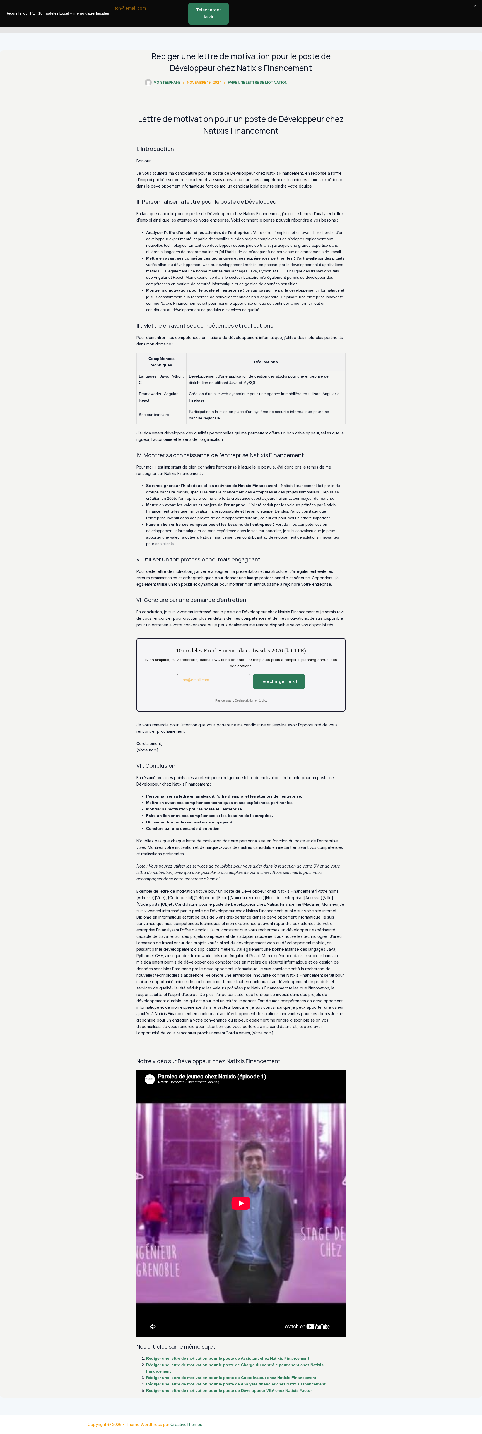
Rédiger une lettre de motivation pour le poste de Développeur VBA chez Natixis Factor (229, 1390)
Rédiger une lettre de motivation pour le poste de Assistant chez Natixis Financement (227, 1358)
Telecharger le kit (279, 681)
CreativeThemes (186, 1424)
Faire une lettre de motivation (257, 82)
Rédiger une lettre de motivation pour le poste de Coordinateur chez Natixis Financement (231, 1377)
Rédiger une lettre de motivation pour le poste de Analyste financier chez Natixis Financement (236, 1384)
